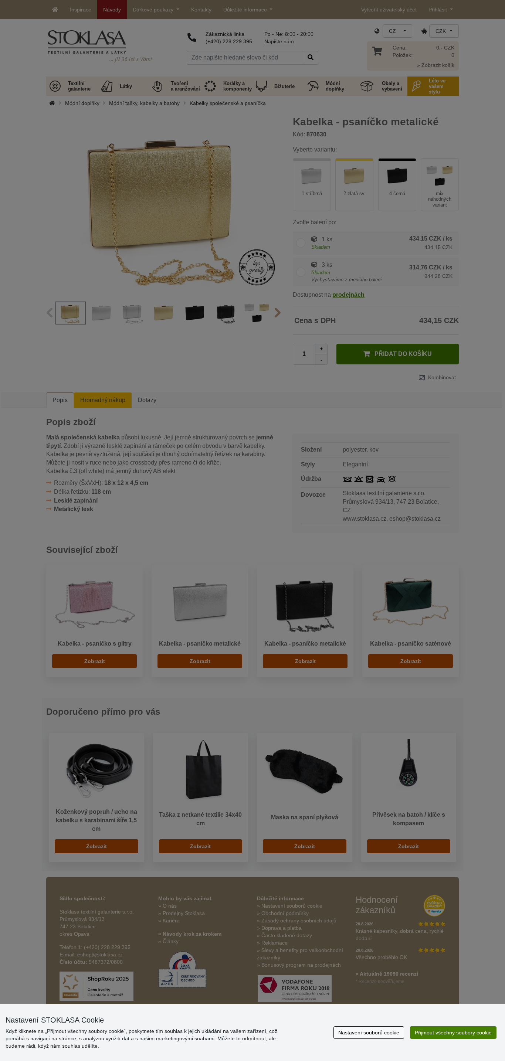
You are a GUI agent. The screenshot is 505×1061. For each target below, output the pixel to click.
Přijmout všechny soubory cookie (453, 1033)
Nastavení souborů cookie (368, 1033)
